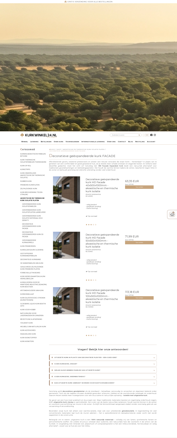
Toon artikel (139, 187)
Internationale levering (93, 142)
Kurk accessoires (28, 330)
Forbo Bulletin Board (30, 273)
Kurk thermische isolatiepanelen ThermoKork (33, 161)
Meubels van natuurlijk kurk (33, 326)
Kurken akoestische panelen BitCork (33, 155)
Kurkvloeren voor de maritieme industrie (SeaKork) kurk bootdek (33, 284)
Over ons (111, 142)
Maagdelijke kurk (28, 334)
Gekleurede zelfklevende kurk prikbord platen (31, 268)
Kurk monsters (27, 341)
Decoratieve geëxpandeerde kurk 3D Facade (32, 234)
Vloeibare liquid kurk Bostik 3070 (33, 305)
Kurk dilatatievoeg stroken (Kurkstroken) (32, 299)
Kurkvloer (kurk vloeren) (31, 250)
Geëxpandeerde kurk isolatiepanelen (31, 205)
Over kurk (58, 142)
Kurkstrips (25, 169)
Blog (130, 142)
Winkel (24, 142)
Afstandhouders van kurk (32, 290)
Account (151, 142)
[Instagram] (155, 135)
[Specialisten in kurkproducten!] (54, 135)
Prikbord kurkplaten (29, 185)
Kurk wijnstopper (28, 338)
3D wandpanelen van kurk (31, 263)
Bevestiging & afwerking (31, 319)
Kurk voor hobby (28, 310)
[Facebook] (151, 135)
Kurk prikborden (28, 246)
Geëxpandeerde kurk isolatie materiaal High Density (32, 218)
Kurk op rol (25, 166)
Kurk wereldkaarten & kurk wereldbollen (32, 278)
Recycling (140, 142)
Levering (34, 142)
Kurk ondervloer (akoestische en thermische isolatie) (32, 175)
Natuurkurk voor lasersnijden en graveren (31, 314)
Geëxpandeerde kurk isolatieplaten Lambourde (34, 211)
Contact (122, 142)
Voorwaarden (72, 142)
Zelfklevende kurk (28, 188)
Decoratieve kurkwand (30, 259)
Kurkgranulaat (27, 294)
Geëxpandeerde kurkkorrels (29, 241)
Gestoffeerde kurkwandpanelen (28, 255)
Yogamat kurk (26, 323)
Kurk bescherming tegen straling (31, 193)
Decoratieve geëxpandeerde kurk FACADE (31, 226)
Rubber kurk (26, 181)
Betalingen (46, 142)
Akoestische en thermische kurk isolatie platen (32, 199)
